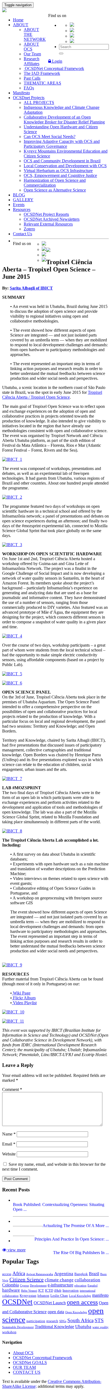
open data (56, 1311)
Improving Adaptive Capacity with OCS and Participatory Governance (62, 144)
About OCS (23, 1352)
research (52, 1321)
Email (8, 1144)
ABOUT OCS (31, 46)
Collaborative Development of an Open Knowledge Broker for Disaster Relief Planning (64, 119)
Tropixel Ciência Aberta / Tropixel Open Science (52, 394)
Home (18, 20)
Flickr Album (24, 998)
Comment (12, 1089)
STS (99, 1320)
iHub (57, 1290)
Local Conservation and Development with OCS (65, 165)
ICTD (49, 1290)
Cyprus (24, 1285)
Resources (21, 209)
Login (56, 61)
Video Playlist (24, 1002)
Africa (18, 1273)
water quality (100, 1327)
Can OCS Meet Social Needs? (49, 136)
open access (82, 1302)
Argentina (63, 1273)
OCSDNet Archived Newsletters (51, 219)
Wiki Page (21, 993)
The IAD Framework (42, 73)
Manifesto (21, 92)
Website (9, 1154)
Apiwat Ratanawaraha (39, 1274)
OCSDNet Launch (50, 1303)
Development (38, 1285)
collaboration (87, 1279)
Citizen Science (26, 1279)
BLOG (19, 195)
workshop (9, 1332)
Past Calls (32, 78)
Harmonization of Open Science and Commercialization (55, 182)
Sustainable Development (18, 1327)
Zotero (29, 229)
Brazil (94, 1273)
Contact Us (22, 233)
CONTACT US (26, 1372)
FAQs (29, 88)
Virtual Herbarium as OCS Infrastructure (58, 170)
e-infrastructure (60, 1285)
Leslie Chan (59, 1295)
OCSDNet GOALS (30, 1362)
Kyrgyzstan (28, 1295)
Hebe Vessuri (29, 1290)
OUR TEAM (24, 1367)
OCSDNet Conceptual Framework (54, 68)
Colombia (10, 1285)
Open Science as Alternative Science (55, 190)
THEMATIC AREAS (42, 83)
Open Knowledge (76, 1312)
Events (19, 204)
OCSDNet (17, 1302)
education (80, 1285)
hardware (11, 1290)
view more (16, 1250)
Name (9, 1134)
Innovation (71, 1290)
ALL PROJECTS (39, 102)
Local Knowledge (80, 1295)
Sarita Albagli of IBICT (31, 288)
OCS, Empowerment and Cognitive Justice (60, 175)
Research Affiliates (31, 61)
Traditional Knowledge (54, 1326)
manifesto (100, 1295)
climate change (59, 1279)
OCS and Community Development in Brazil (62, 161)
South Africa (80, 1320)
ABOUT (20, 24)
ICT (41, 1290)
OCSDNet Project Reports (46, 214)
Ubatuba (83, 1326)
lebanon (43, 1295)
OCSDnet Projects (28, 97)
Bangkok (81, 1274)
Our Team (32, 54)
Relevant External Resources (48, 224)
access (6, 1274)
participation (35, 1321)
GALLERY (23, 199)
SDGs (62, 1321)
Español (93, 1285)
